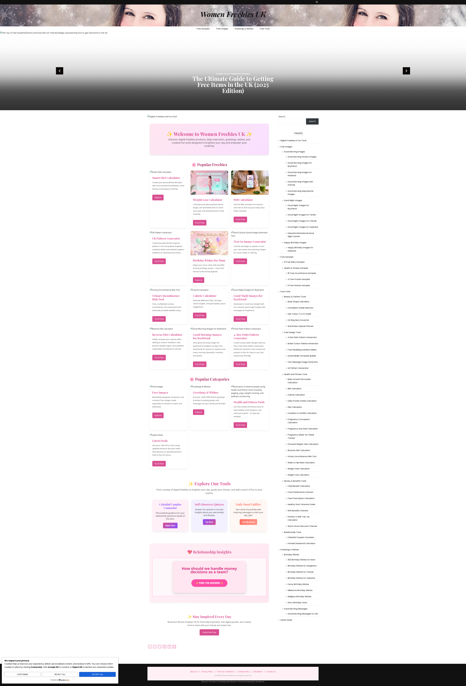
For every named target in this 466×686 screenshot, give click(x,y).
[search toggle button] (317, 2)
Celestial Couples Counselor (301, 537)
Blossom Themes (237, 681)
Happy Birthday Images (295, 242)
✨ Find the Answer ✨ (209, 583)
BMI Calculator (295, 388)
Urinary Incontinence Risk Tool (302, 456)
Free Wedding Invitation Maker (302, 349)
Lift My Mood (248, 522)
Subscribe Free (209, 632)
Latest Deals (286, 620)
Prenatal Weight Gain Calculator (303, 444)
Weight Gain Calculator (299, 468)
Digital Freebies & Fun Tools (293, 140)
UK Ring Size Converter (298, 320)
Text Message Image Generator (303, 362)
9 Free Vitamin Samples (299, 285)
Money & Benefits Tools (295, 481)
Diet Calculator (295, 407)
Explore (157, 197)
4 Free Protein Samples (299, 279)
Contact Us (271, 671)
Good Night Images (293, 200)
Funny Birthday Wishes (298, 584)
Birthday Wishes (291, 554)
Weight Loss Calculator (298, 474)
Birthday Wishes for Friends (300, 572)
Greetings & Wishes (244, 28)
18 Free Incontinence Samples (302, 273)
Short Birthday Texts (297, 602)
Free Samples (203, 28)
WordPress (259, 681)
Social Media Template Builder (302, 355)
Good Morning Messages (295, 608)
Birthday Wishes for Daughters (302, 565)
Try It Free (199, 222)
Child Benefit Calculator (299, 486)
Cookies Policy (244, 671)
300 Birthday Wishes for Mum (301, 559)
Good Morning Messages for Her (303, 613)
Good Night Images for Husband (303, 227)
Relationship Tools (292, 532)
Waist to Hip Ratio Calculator (301, 462)
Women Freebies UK (233, 14)
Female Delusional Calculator (302, 543)
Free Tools (265, 28)
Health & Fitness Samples (296, 268)
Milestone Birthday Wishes (300, 590)
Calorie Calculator (296, 394)
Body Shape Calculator (298, 301)
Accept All (97, 674)
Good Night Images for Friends (302, 221)
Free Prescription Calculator (301, 498)
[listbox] (233, 70)
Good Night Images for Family (302, 214)
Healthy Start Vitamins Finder (302, 504)
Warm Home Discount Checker (302, 526)
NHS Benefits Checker (298, 510)
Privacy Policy (207, 671)
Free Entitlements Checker (300, 492)
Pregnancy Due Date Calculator (303, 428)
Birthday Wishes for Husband (301, 578)
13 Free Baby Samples (294, 262)
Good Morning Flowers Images (302, 156)
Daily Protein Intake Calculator (302, 400)
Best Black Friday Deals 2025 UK (233, 90)
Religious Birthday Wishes (299, 596)
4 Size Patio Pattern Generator (302, 337)
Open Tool (170, 525)
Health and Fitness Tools (295, 374)
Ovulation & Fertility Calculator (302, 413)
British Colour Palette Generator (303, 343)
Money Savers (233, 85)
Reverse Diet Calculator (299, 450)
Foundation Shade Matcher (300, 307)
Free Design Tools (292, 332)
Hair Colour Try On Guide (299, 314)
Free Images (222, 28)
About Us (194, 671)
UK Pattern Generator (298, 368)
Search (282, 116)
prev (59, 70)
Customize (22, 674)
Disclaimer (258, 671)
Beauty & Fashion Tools (295, 296)
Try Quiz (209, 522)
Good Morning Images (294, 151)
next (406, 70)
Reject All (60, 674)
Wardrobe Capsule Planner (301, 326)
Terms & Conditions (225, 671)
